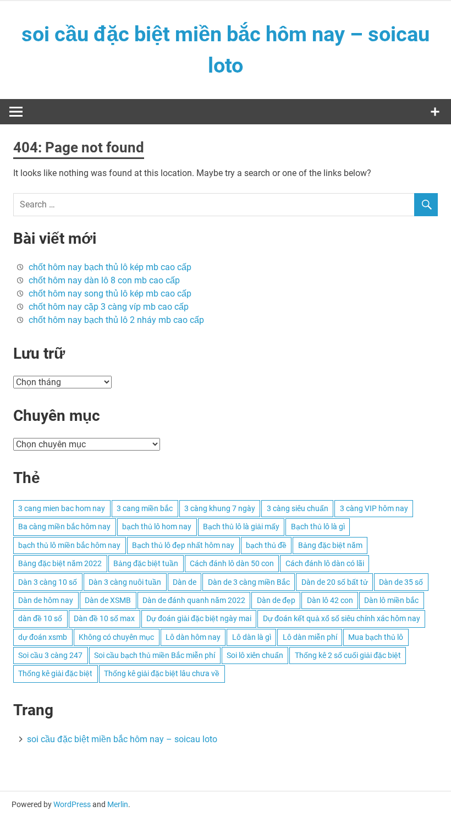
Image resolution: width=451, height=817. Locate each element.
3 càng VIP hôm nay (374, 508)
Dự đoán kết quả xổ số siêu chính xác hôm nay (341, 618)
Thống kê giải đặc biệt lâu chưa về (161, 673)
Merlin (117, 804)
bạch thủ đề (266, 545)
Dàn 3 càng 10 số (47, 582)
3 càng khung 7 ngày (219, 508)
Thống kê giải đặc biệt (55, 673)
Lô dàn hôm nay (193, 637)
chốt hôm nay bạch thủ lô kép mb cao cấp (110, 267)
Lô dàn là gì (251, 637)
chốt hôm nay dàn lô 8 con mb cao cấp (104, 280)
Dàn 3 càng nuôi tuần (125, 582)
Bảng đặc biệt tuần (145, 563)
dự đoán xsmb (42, 637)
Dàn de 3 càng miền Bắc (249, 582)
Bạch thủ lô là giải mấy (241, 526)
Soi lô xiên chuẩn (255, 655)
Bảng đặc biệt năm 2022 (60, 563)
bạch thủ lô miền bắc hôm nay (69, 545)
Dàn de (184, 582)
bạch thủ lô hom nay (156, 526)
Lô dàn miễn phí (310, 637)
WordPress (72, 804)
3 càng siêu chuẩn (297, 508)
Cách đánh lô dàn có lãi (324, 563)
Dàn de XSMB (108, 600)
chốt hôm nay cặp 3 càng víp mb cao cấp (109, 306)
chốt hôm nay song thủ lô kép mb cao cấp (110, 293)
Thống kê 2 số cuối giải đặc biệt (348, 655)
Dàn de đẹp (276, 600)
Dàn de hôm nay (45, 600)
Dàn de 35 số (401, 582)
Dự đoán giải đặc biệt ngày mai (198, 618)
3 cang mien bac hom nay (61, 508)
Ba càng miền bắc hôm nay (64, 526)
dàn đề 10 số (40, 618)
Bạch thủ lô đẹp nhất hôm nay (183, 545)
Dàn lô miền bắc (391, 600)
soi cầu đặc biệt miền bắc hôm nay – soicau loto (122, 739)
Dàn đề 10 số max (104, 618)
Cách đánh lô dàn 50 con (232, 563)
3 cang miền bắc (145, 508)
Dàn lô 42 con (330, 600)
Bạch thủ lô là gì (318, 526)
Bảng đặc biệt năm (330, 545)
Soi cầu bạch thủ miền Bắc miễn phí (154, 655)
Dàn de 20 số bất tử (334, 582)
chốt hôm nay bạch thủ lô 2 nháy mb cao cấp (116, 320)
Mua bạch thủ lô (375, 637)
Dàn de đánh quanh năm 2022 (193, 600)
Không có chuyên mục (116, 637)
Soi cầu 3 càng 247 (50, 655)
